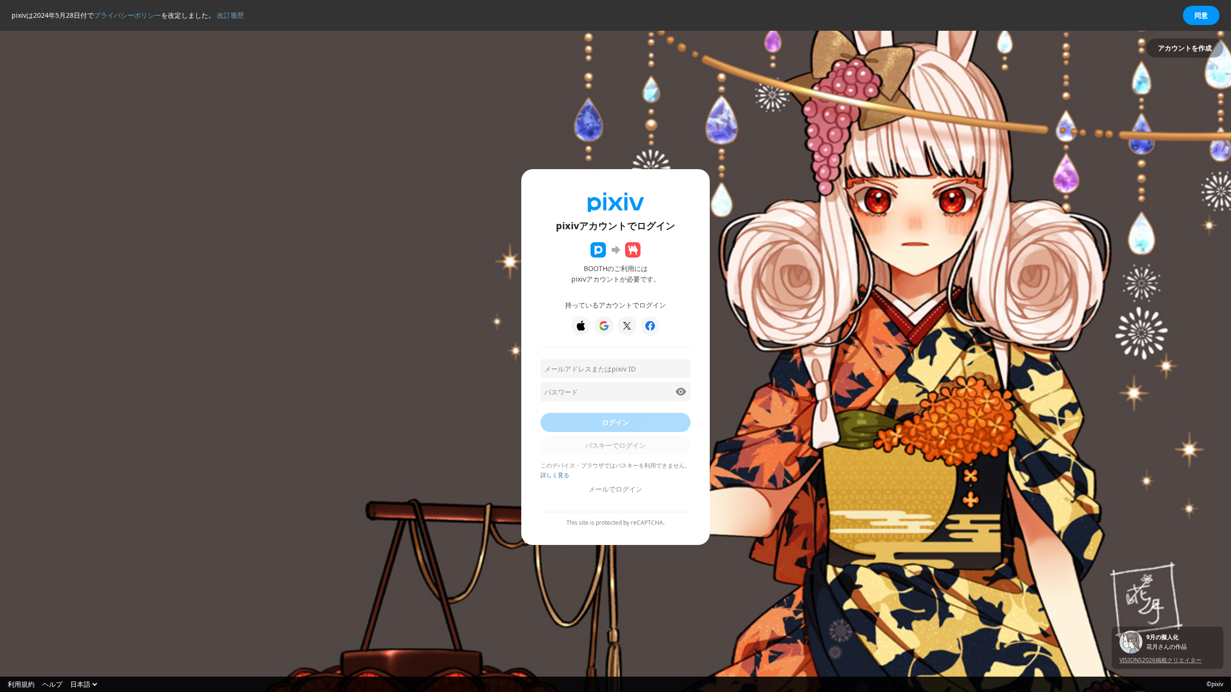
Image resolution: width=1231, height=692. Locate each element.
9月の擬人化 (1162, 637)
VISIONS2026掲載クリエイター (1160, 660)
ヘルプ (52, 684)
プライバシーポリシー (127, 15)
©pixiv (1214, 684)
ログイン (615, 422)
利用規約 (21, 684)
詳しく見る (554, 475)
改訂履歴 (230, 15)
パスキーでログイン (615, 445)
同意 (1201, 15)
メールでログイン (615, 489)
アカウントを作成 (1185, 47)
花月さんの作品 (1166, 647)
